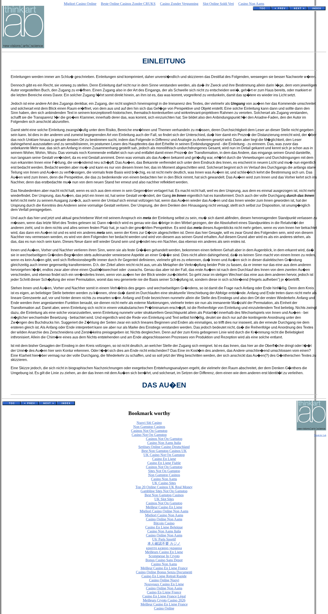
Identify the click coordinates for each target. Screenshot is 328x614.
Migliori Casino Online (80, 4)
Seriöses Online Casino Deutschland (164, 447)
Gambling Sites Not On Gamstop (164, 491)
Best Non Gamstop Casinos (164, 495)
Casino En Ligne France (164, 592)
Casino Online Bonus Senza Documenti (164, 572)
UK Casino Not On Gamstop (164, 455)
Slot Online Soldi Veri (218, 4)
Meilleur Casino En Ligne (164, 507)
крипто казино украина (164, 548)
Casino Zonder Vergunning (179, 4)
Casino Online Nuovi (164, 580)
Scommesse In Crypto (164, 556)
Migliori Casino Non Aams (164, 515)
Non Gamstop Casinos (149, 427)
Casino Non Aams (251, 4)
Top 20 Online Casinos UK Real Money (164, 487)
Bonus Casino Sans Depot (164, 560)
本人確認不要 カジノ (164, 543)
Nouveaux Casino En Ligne (164, 584)
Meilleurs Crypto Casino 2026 (164, 600)
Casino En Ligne (164, 459)
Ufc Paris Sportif (164, 539)
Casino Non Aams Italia (164, 443)
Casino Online (164, 608)
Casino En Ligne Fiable (164, 463)
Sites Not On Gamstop (164, 471)
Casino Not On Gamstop (149, 435)
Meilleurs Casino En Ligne (164, 552)
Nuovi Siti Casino (149, 423)
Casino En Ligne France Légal (164, 596)
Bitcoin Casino (164, 523)
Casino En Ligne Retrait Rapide (164, 576)
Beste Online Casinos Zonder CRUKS (128, 4)
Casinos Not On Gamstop (149, 431)
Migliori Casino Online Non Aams (164, 511)
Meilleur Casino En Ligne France (164, 568)
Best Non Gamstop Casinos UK (164, 451)
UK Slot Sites (164, 499)
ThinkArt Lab (320, 435)
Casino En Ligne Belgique (164, 527)
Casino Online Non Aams (164, 519)
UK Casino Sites (164, 483)
